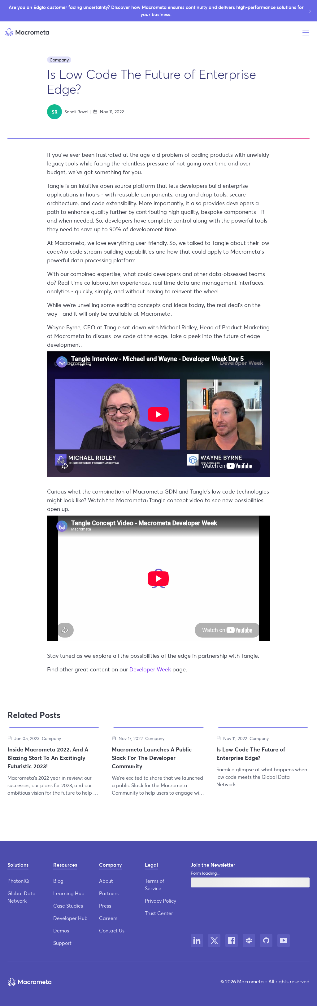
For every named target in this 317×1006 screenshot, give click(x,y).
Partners (109, 893)
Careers (108, 918)
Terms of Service (154, 884)
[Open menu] (306, 32)
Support (62, 943)
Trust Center (159, 913)
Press (105, 905)
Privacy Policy (160, 900)
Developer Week (150, 669)
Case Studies (68, 905)
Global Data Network (21, 897)
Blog (58, 880)
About (106, 880)
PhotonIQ (18, 880)
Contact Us (111, 930)
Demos (61, 930)
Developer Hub (70, 918)
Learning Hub (69, 893)
